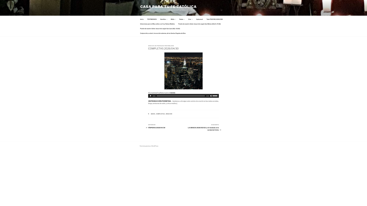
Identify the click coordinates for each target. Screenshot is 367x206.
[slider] (215, 95)
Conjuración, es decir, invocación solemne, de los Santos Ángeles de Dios (163, 33)
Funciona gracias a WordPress (149, 146)
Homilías (163, 19)
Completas (160, 114)
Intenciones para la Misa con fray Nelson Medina (157, 24)
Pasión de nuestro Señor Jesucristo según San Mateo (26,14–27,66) (199, 24)
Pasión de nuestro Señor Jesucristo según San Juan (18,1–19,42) (160, 28)
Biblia (172, 19)
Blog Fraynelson (167, 45)
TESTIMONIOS (152, 19)
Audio (153, 114)
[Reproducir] (151, 96)
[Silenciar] (211, 96)
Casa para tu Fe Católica (168, 7)
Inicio (142, 19)
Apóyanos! (199, 19)
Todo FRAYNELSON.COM (215, 19)
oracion (169, 114)
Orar (189, 19)
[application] (183, 96)
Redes (181, 19)
